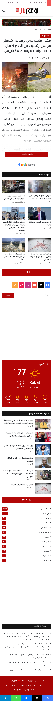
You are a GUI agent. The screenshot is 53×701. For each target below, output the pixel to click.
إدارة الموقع (44, 58)
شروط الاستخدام (12, 686)
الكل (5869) (26, 500)
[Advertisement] (26, 329)
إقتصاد (46, 537)
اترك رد (26, 272)
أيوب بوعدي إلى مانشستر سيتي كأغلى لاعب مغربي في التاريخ (25, 670)
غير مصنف (45, 542)
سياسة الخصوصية (31, 690)
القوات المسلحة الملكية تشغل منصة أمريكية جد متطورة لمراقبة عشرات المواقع (18, 474)
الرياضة (46, 514)
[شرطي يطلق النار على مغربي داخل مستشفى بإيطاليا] (39, 186)
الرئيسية (46, 30)
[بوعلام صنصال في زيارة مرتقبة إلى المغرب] (43, 462)
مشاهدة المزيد (27, 155)
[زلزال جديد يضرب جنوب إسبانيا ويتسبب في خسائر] (13, 186)
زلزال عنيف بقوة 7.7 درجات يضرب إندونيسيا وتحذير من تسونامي (40, 257)
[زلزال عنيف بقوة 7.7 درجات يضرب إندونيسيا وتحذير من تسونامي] (39, 245)
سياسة (46, 551)
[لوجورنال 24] (26, 11)
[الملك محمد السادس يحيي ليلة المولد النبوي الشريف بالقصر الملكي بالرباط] (43, 424)
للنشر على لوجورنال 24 (29, 686)
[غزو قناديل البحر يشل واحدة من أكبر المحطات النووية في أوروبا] (13, 245)
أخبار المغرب (44, 509)
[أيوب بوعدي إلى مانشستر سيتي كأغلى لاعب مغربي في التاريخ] (43, 449)
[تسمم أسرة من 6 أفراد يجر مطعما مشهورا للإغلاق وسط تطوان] (43, 437)
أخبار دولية (37, 30)
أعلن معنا (43, 686)
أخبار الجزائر (45, 523)
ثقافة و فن (45, 528)
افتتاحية (46, 556)
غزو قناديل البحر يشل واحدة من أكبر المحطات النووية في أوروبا (14, 257)
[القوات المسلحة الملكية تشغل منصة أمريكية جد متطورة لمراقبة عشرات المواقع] (43, 475)
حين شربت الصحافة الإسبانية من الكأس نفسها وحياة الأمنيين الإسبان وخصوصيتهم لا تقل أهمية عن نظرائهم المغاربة (27, 647)
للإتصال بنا (18, 690)
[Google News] (26, 165)
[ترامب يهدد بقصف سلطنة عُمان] (39, 213)
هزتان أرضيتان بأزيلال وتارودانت (21, 485)
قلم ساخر (45, 561)
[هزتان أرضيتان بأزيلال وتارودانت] (43, 488)
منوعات (46, 547)
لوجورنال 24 (13, 681)
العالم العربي (44, 533)
